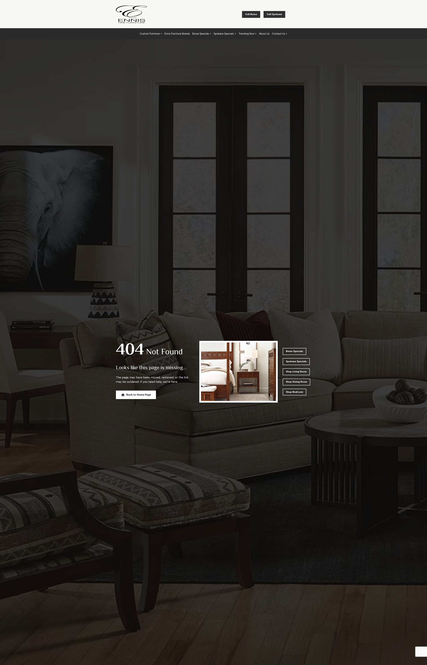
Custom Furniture (150, 33)
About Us (264, 33)
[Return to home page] (131, 14)
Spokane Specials (224, 33)
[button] (251, 14)
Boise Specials (200, 33)
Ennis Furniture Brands (177, 33)
